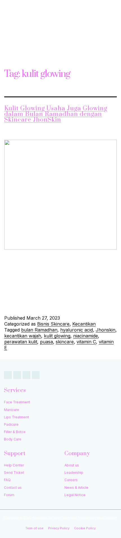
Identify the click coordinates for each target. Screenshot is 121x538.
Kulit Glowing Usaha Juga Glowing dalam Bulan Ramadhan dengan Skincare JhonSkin (55, 114)
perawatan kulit (20, 342)
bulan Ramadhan (39, 330)
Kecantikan (84, 324)
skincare (65, 342)
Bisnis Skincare (53, 324)
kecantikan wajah (22, 336)
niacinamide (85, 336)
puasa (46, 342)
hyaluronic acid (76, 330)
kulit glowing (57, 336)
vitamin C (86, 342)
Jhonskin (105, 330)
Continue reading (84, 303)
